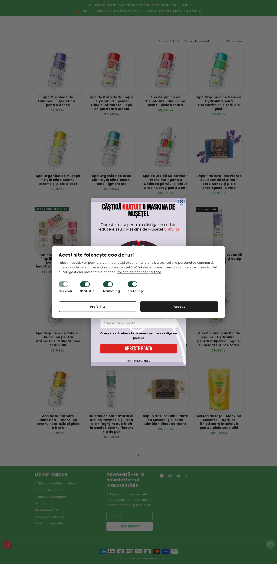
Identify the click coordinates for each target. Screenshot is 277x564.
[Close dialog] (181, 201)
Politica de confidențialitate (139, 272)
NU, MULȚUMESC (138, 360)
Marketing (111, 291)
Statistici (88, 291)
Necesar (66, 291)
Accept (179, 306)
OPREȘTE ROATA (138, 348)
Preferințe (136, 291)
